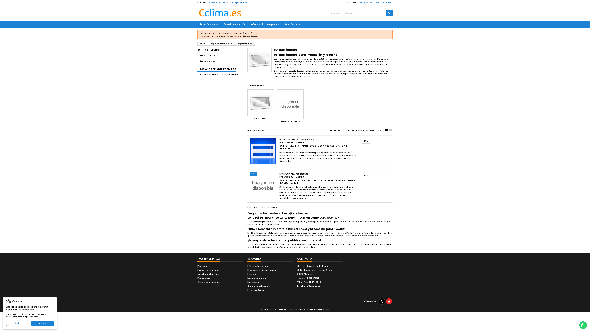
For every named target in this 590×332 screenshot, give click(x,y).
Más (367, 141)
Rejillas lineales (208, 50)
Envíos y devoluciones (208, 270)
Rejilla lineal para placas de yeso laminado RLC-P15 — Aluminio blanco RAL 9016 (317, 181)
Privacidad (202, 266)
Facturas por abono (257, 278)
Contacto (304, 259)
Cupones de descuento (259, 286)
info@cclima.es (239, 2)
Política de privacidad (26, 316)
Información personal (258, 266)
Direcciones (253, 282)
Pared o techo (207, 55)
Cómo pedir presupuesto (265, 24)
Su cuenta (254, 259)
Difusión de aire (209, 24)
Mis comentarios (255, 290)
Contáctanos (292, 24)
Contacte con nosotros (208, 282)
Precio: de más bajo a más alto (363, 130)
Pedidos (251, 274)
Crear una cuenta (383, 2)
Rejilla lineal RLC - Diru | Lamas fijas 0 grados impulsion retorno (313, 147)
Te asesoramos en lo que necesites (220, 74)
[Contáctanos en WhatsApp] (583, 325)
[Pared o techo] (260, 102)
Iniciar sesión (365, 2)
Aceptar (43, 323)
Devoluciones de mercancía (261, 270)
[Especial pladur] (290, 104)
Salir (17, 323)
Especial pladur (208, 60)
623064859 (214, 2)
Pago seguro (203, 278)
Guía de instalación (234, 24)
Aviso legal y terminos (208, 274)
